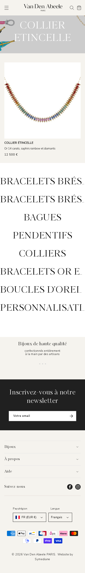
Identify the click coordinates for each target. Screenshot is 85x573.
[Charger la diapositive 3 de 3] (45, 363)
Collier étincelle (18, 143)
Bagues (43, 218)
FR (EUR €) (29, 517)
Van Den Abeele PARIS (39, 554)
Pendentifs (43, 236)
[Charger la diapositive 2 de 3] (42, 363)
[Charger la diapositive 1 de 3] (39, 363)
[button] (6, 8)
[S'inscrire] (71, 416)
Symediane (42, 559)
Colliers (42, 254)
